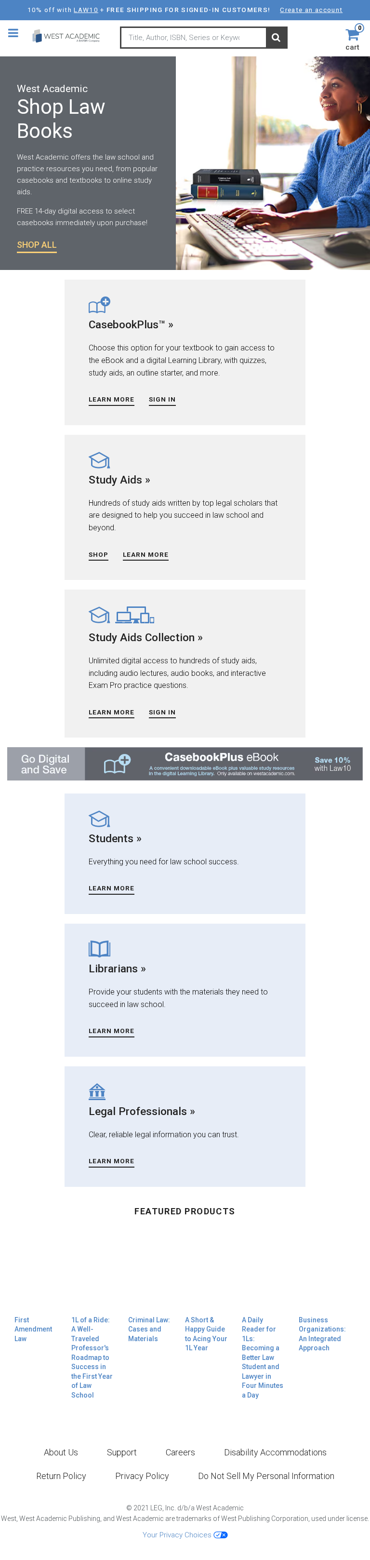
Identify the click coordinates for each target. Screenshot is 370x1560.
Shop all (37, 245)
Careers (180, 1452)
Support (122, 1452)
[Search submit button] (276, 38)
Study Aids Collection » (146, 637)
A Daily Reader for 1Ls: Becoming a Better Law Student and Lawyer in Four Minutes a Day (262, 1357)
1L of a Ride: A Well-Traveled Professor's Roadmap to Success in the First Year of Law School (92, 1357)
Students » (115, 838)
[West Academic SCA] (70, 36)
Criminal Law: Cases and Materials (149, 1329)
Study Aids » (119, 479)
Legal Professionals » (142, 1111)
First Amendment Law (33, 1329)
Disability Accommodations (275, 1452)
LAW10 (86, 9)
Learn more (111, 712)
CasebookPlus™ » (131, 324)
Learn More (111, 399)
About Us (61, 1452)
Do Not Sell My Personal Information (266, 1476)
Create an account (311, 9)
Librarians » (117, 968)
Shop (98, 554)
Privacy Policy (142, 1476)
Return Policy (61, 1476)
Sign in (162, 399)
